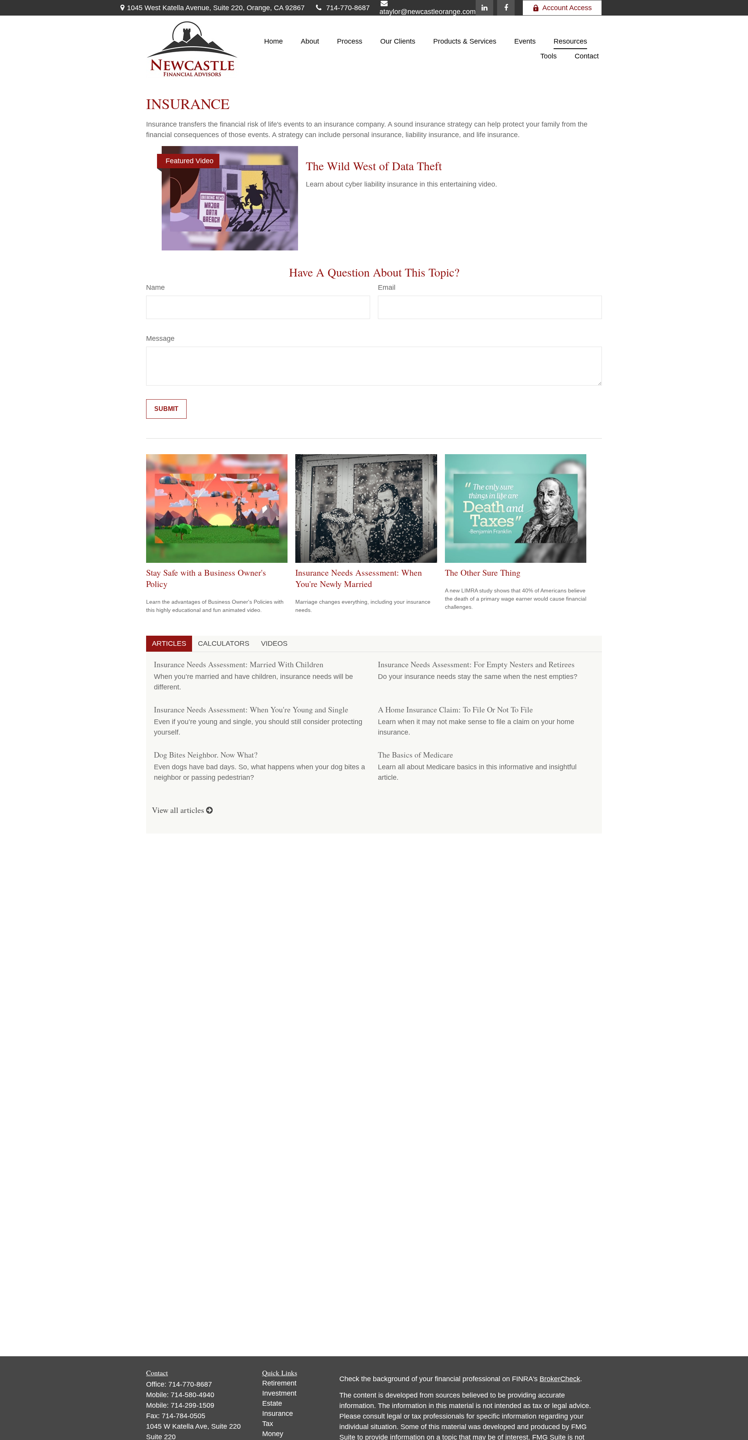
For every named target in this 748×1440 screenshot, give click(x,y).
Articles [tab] (169, 643)
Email (386, 287)
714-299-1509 (192, 1405)
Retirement (279, 1383)
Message (160, 338)
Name (155, 287)
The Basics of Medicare (415, 754)
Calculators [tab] (223, 643)
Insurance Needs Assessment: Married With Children (238, 664)
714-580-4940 (192, 1395)
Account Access (567, 8)
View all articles (179, 810)
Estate (272, 1403)
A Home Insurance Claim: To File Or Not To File (455, 709)
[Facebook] (506, 8)
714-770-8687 (348, 8)
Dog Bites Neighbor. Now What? (206, 754)
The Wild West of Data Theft (374, 165)
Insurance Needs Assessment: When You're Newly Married (358, 578)
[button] (273, 41)
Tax (267, 1424)
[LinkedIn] (484, 8)
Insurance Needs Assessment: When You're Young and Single (251, 709)
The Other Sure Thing (482, 572)
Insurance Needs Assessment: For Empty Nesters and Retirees (476, 664)
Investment (279, 1393)
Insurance (277, 1413)
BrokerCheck (560, 1379)
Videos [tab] (274, 643)
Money (272, 1434)
